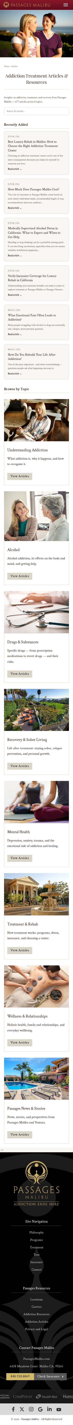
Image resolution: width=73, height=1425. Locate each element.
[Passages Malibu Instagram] (31, 1409)
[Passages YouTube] (58, 1409)
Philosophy (36, 1232)
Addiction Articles (36, 1322)
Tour (36, 1255)
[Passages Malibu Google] (40, 1409)
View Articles (20, 476)
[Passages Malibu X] (21, 1409)
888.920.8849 (20, 1376)
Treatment (36, 1247)
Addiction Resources (36, 1314)
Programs (36, 1240)
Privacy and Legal (36, 1329)
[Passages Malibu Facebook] (13, 1409)
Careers (37, 1307)
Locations (36, 1299)
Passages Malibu (30, 1419)
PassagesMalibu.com (36, 1359)
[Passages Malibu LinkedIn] (49, 1409)
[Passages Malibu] (27, 4)
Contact (37, 1270)
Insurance (36, 1262)
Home (7, 66)
